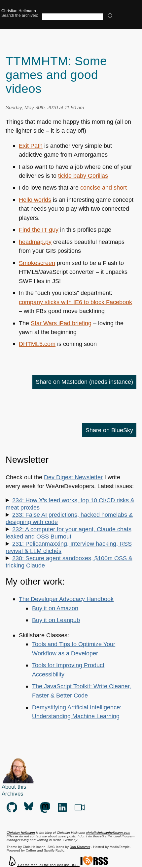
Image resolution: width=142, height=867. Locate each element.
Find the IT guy (38, 229)
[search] (110, 16)
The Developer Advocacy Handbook (66, 598)
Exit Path (31, 145)
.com (37, 343)
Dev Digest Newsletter (73, 477)
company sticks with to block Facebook (75, 302)
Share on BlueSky (109, 430)
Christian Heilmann (18, 11)
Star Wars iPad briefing (61, 323)
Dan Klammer (80, 847)
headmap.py (35, 241)
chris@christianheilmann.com (108, 832)
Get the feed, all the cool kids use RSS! (48, 865)
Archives (12, 793)
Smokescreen (37, 262)
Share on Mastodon (84, 381)
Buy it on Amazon (55, 608)
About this (14, 786)
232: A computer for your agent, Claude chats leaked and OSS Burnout (68, 533)
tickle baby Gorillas (83, 175)
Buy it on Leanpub (56, 620)
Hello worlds (35, 199)
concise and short (103, 187)
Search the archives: (19, 15)
